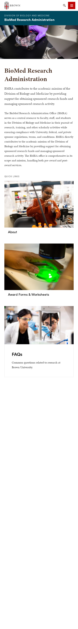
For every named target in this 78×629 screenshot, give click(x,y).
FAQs (17, 354)
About (12, 232)
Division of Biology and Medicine (27, 16)
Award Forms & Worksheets (28, 294)
